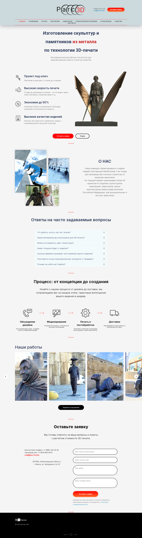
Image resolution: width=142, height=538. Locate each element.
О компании (33, 21)
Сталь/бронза (105, 21)
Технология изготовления (86, 21)
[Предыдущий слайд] (6, 376)
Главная (22, 21)
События (118, 21)
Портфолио (55, 21)
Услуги (44, 21)
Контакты (72, 23)
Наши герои (67, 21)
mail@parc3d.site (99, 10)
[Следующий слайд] (136, 376)
